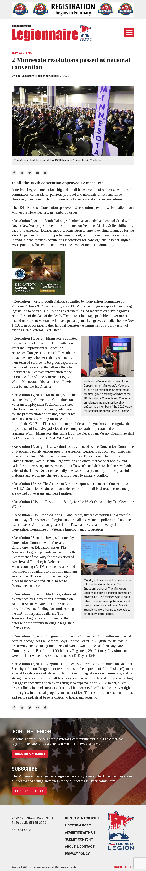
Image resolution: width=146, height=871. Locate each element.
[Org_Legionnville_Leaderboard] (73, 9)
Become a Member (30, 754)
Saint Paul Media (68, 867)
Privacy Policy (77, 854)
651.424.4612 (21, 830)
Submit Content (79, 839)
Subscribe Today (29, 791)
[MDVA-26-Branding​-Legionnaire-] (73, 273)
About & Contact (80, 846)
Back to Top (124, 867)
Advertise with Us (80, 832)
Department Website (82, 818)
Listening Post (78, 825)
